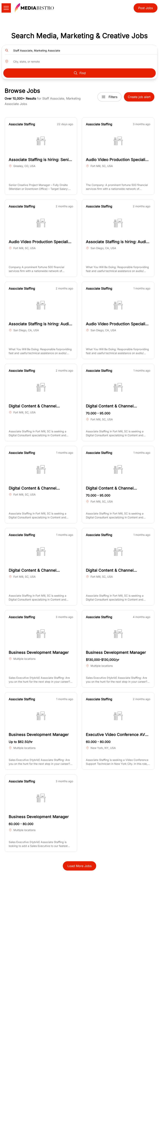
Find (83, 73)
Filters (113, 97)
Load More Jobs (79, 866)
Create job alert (139, 97)
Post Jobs (145, 8)
